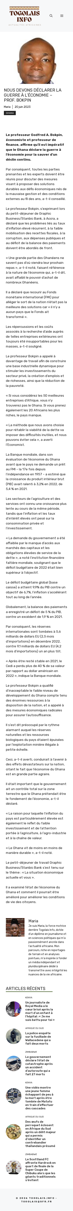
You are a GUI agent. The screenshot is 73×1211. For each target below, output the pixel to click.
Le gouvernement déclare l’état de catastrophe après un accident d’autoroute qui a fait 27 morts (39, 1065)
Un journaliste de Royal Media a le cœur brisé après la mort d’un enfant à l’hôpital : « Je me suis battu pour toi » (40, 1011)
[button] (51, 16)
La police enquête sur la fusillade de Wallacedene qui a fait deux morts (38, 1038)
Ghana (10, 113)
